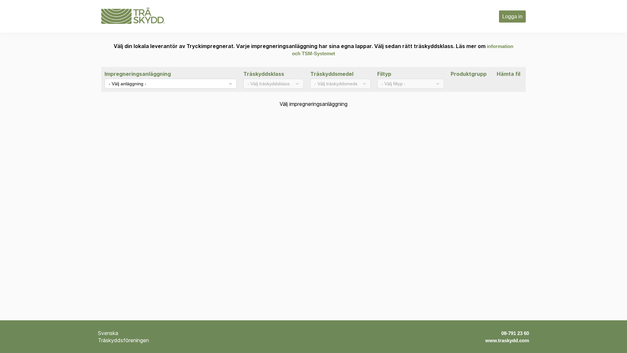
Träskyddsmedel (331, 74)
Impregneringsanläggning (137, 74)
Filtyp (384, 74)
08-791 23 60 (515, 333)
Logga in (512, 16)
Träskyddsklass (263, 74)
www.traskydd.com (507, 340)
